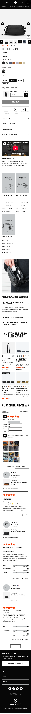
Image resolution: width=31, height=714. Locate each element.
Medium (12, 80)
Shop (3, 671)
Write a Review (23, 411)
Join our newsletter (15, 663)
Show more (15, 646)
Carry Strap (13, 91)
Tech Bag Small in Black (18, 595)
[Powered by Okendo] (6, 412)
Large (20, 80)
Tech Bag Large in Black (18, 531)
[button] (8, 46)
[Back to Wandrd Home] (15, 702)
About (4, 677)
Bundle (5, 84)
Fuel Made (24, 708)
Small (5, 80)
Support (4, 682)
